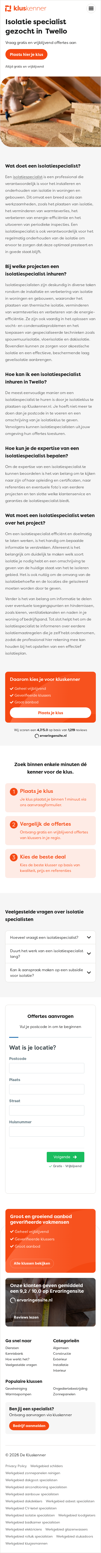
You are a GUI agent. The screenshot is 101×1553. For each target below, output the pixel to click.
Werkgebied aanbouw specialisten (32, 1494)
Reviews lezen (26, 1317)
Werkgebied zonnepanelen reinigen (32, 1473)
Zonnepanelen (64, 1394)
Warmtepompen (18, 1394)
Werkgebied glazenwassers (66, 1529)
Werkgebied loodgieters (76, 1515)
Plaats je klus (50, 712)
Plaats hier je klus (26, 54)
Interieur (59, 1370)
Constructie (62, 1353)
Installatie (60, 1364)
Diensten (12, 1348)
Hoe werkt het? (17, 1359)
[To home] (25, 8)
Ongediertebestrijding (70, 1388)
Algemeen (61, 1348)
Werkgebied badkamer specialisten (32, 1522)
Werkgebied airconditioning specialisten (36, 1487)
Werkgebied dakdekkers (23, 1501)
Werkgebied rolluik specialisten (29, 1536)
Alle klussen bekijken (32, 1263)
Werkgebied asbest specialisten (70, 1501)
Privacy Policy (16, 1466)
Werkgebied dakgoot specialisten (31, 1480)
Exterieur (60, 1359)
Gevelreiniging (16, 1388)
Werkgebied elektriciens (23, 1529)
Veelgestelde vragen (21, 1364)
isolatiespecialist (28, 176)
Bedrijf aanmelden (29, 1425)
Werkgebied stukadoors (74, 1536)
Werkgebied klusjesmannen (26, 1543)
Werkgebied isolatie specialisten (30, 1515)
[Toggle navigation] (91, 8)
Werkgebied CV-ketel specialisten (31, 1508)
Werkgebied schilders (46, 1466)
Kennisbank (14, 1353)
